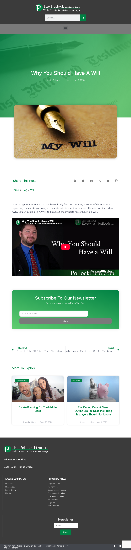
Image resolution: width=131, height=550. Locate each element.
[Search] (83, 17)
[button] (65, 28)
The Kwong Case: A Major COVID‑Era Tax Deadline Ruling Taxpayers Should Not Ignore (93, 411)
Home (15, 190)
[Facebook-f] (114, 546)
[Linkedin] (120, 546)
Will (32, 190)
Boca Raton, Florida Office (18, 467)
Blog (24, 190)
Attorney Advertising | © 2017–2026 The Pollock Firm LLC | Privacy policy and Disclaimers (36, 547)
